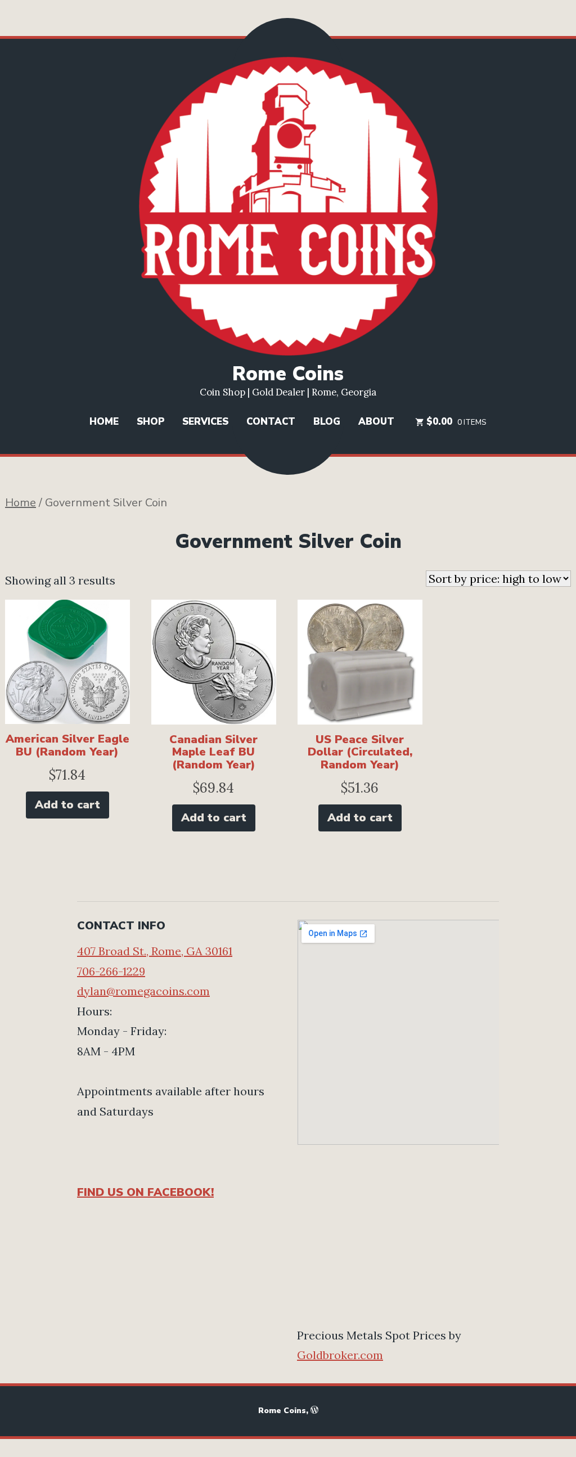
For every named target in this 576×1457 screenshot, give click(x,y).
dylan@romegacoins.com (143, 991)
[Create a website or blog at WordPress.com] (314, 1410)
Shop (150, 421)
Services (205, 421)
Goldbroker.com (340, 1355)
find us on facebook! (145, 1192)
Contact (270, 421)
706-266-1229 (111, 971)
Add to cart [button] (67, 804)
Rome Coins (288, 374)
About (376, 421)
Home (104, 421)
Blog (326, 421)
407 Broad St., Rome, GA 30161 (154, 951)
